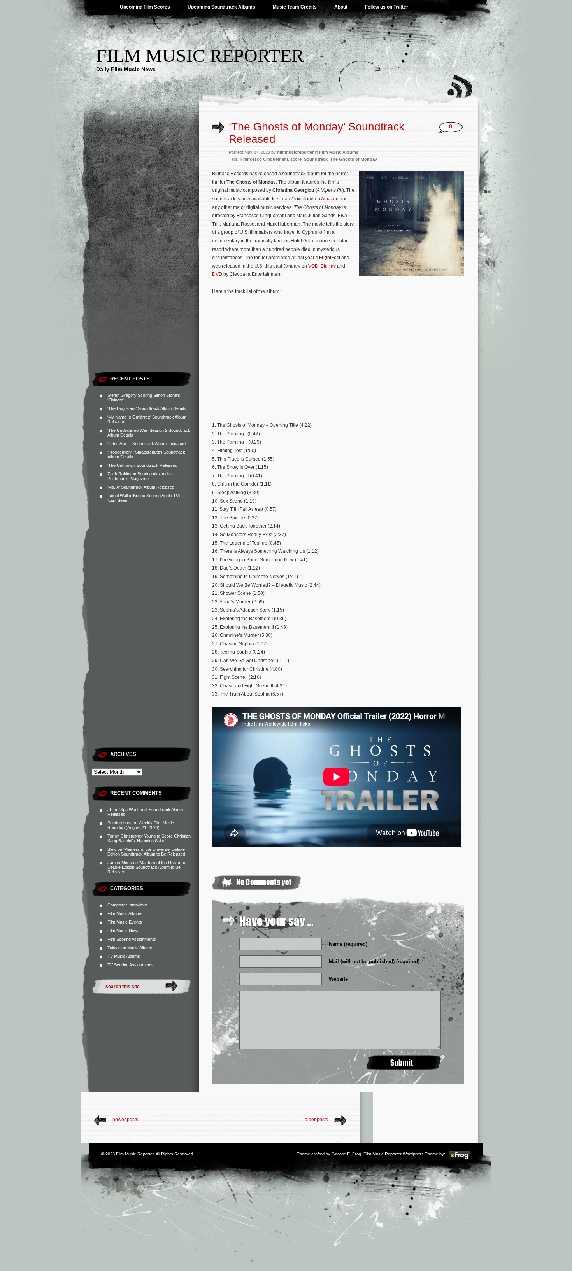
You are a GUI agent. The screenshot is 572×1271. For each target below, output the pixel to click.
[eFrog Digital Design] (460, 1159)
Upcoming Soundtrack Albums (221, 7)
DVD (217, 274)
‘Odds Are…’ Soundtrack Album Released (146, 443)
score (296, 159)
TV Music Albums (123, 956)
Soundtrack (316, 159)
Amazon (330, 199)
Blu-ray (328, 266)
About (340, 7)
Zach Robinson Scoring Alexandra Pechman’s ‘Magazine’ (139, 476)
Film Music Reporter (200, 55)
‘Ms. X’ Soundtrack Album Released (140, 487)
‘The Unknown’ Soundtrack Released (142, 465)
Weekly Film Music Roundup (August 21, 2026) (140, 825)
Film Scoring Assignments (131, 939)
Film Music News (123, 930)
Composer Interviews (127, 905)
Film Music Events (124, 922)
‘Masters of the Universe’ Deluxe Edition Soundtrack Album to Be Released (146, 851)
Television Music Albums (130, 947)
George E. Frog (346, 1154)
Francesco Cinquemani (264, 159)
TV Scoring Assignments (130, 964)
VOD (313, 266)
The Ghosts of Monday (353, 159)
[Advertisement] (145, 251)
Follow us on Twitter (386, 7)
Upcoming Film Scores (145, 7)
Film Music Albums (124, 913)
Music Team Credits (295, 7)
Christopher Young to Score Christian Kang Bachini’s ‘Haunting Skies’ (149, 838)
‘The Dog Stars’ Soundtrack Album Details (146, 408)
